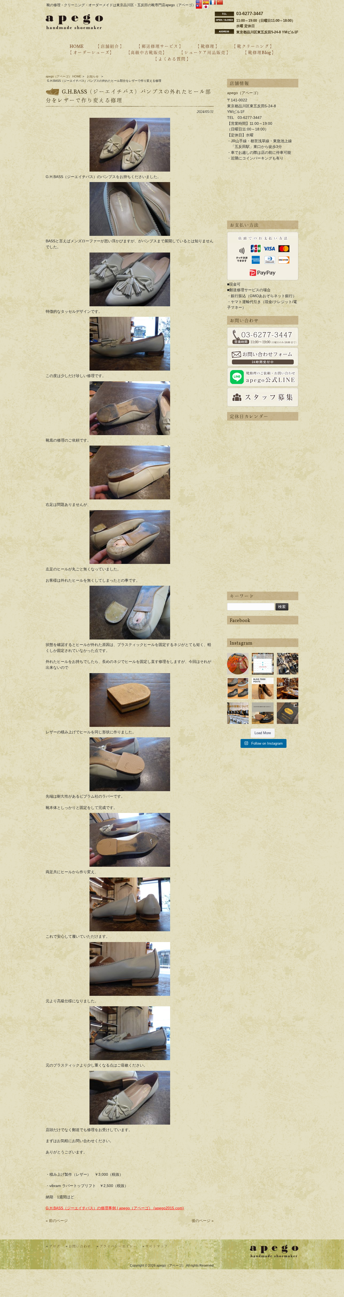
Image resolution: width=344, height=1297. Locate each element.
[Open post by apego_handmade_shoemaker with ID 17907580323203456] (262, 713)
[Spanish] (206, 2)
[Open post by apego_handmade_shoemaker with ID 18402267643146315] (287, 713)
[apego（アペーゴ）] (74, 28)
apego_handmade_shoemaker (238, 659)
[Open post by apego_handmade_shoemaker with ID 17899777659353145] (238, 663)
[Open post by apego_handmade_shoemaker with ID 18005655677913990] (238, 713)
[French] (213, 2)
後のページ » (203, 1220)
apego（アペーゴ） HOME (63, 76)
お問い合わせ (80, 1246)
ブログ (54, 1246)
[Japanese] (206, 7)
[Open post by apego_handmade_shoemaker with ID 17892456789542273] (262, 688)
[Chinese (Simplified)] (220, 2)
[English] (199, 2)
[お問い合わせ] (262, 336)
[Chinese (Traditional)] (199, 7)
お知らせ (93, 76)
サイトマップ (156, 1246)
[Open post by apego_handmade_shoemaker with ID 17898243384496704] (238, 688)
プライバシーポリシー (118, 1246)
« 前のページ (57, 1220)
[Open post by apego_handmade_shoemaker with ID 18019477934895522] (287, 663)
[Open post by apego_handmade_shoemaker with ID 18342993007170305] (287, 688)
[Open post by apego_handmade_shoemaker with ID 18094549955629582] (262, 663)
